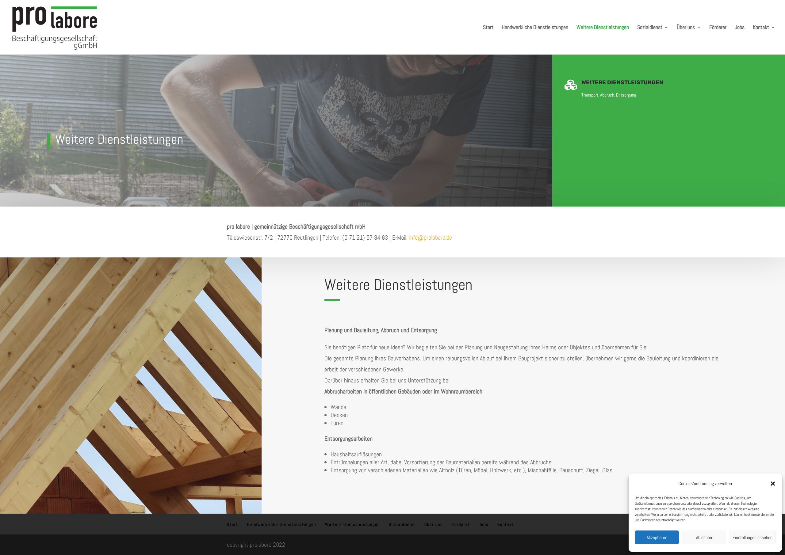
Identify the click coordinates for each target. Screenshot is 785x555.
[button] (773, 484)
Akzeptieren (657, 537)
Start (488, 28)
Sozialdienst (649, 28)
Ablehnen (704, 537)
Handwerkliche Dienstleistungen (535, 28)
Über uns (686, 28)
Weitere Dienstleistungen (602, 28)
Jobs (740, 28)
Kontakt (761, 28)
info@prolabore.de (430, 237)
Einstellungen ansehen (752, 537)
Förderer (717, 28)
